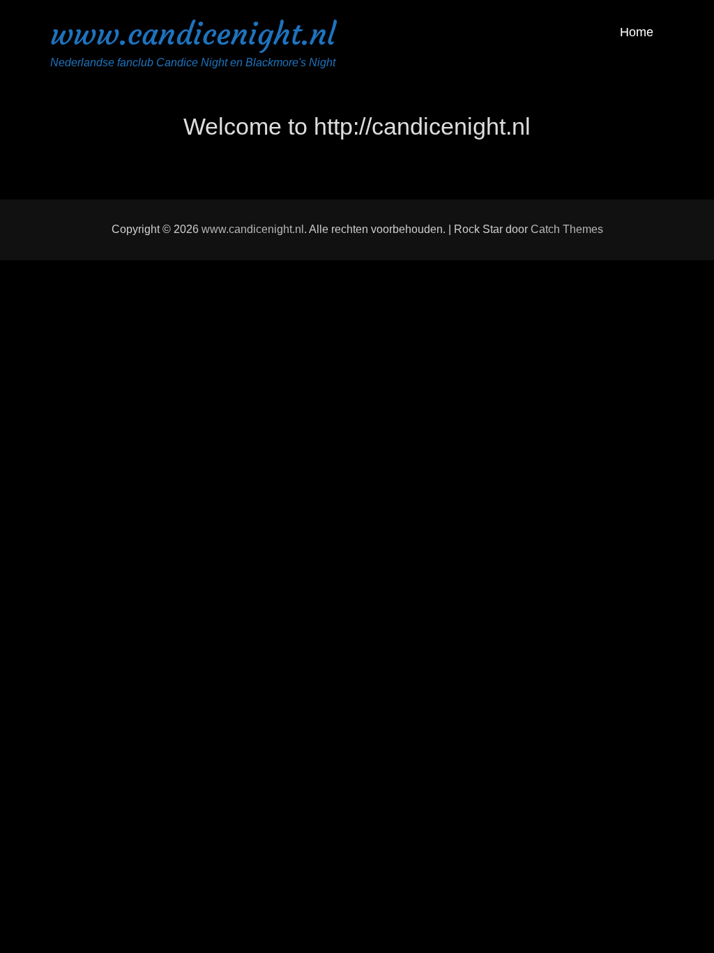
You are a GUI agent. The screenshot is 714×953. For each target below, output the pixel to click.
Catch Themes (567, 229)
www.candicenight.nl (192, 34)
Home (636, 32)
